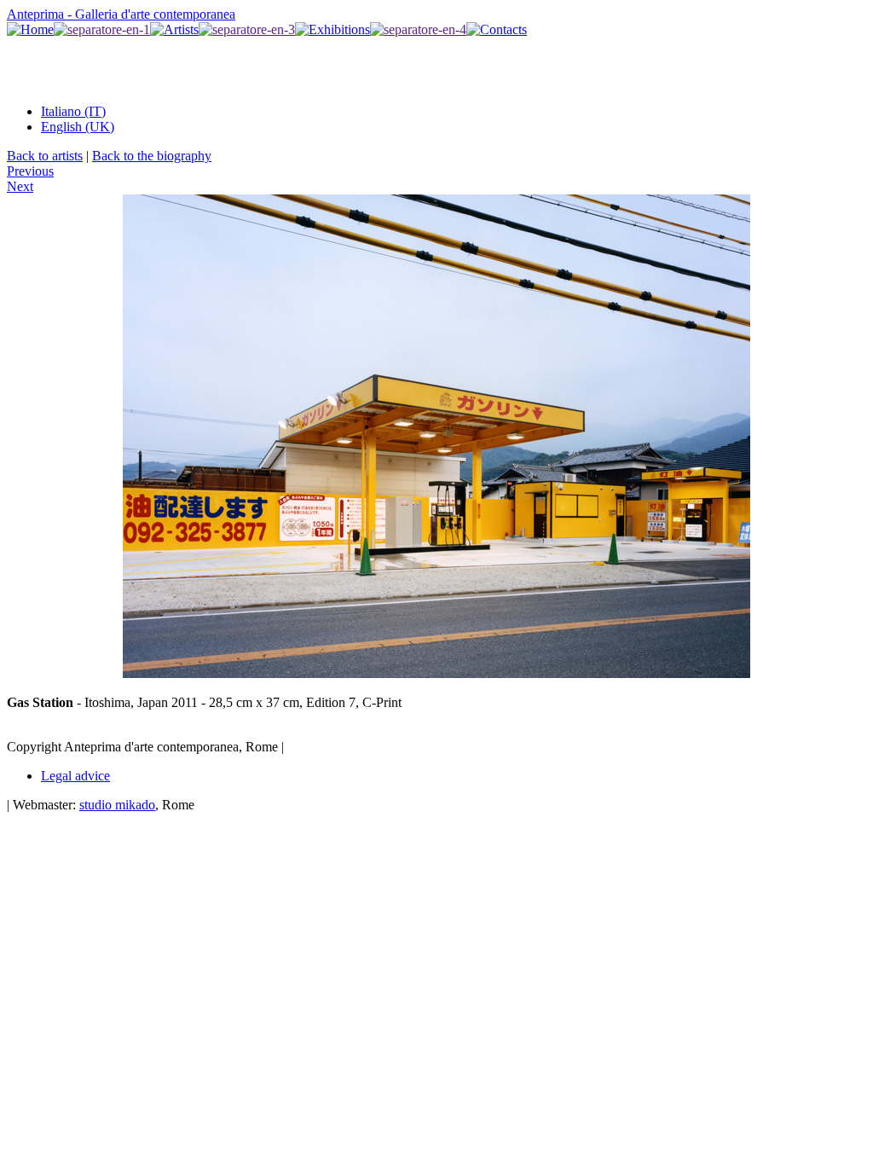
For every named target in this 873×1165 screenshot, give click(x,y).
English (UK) (77, 126)
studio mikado (117, 804)
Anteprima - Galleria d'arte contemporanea (121, 14)
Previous (30, 171)
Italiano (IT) (73, 111)
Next (20, 186)
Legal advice (75, 775)
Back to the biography (151, 155)
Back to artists (45, 155)
